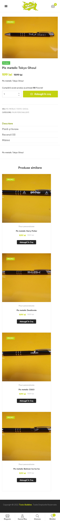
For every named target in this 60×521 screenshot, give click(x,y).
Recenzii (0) (8, 134)
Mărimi (6, 140)
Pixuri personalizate (20, 112)
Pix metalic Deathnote (27, 310)
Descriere (7, 123)
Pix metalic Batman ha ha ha (26, 469)
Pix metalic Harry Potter (26, 231)
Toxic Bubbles (25, 505)
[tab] (30, 123)
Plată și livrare (10, 129)
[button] (6, 6)
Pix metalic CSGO (26, 389)
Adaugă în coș (42, 94)
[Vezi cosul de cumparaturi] (53, 6)
